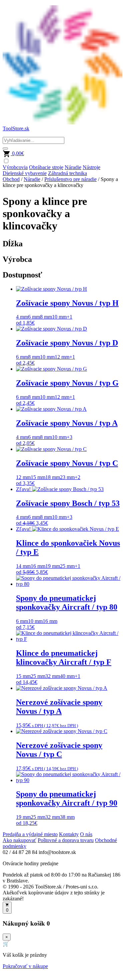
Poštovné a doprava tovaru (66, 840)
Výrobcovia (15, 167)
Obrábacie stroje (46, 167)
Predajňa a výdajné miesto (30, 834)
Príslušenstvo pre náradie (70, 179)
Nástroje (91, 167)
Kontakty (69, 834)
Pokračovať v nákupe (25, 966)
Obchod (11, 179)
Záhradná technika (67, 173)
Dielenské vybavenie (25, 173)
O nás (86, 834)
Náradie (73, 167)
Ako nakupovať (19, 840)
